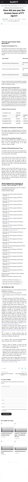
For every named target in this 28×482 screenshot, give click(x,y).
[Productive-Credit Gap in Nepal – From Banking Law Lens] (20, 427)
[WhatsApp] (6, 21)
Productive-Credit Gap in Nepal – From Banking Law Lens (20, 435)
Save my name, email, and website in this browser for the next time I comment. (14, 410)
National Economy (6, 431)
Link (8, 195)
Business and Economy (7, 429)
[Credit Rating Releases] (20, 445)
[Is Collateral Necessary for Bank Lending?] (7, 427)
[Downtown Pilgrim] (12, 464)
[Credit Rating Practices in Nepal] (7, 445)
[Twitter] (4, 21)
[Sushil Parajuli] (14, 464)
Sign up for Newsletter (14, 476)
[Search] (25, 2)
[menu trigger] (2, 2)
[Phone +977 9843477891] (16, 464)
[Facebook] (3, 21)
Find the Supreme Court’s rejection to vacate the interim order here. (14, 330)
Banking (4, 428)
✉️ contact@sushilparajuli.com (14, 462)
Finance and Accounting (11, 7)
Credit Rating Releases (20, 451)
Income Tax (20, 7)
